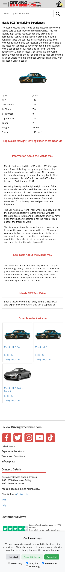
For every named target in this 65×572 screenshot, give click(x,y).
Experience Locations (13, 451)
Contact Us (22, 494)
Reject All (13, 557)
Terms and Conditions (13, 456)
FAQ (4, 499)
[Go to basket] (59, 6)
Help (4, 505)
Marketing (34, 566)
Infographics (8, 461)
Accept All (51, 557)
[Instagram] (29, 441)
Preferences (51, 563)
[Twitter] (18, 441)
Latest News (8, 446)
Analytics (33, 563)
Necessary (16, 563)
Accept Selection (32, 557)
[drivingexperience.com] (25, 6)
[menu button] (5, 4)
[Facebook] (7, 441)
